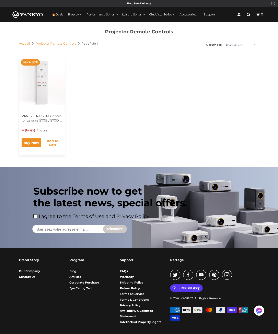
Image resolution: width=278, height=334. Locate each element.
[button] (259, 311)
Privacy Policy (130, 305)
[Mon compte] (239, 14)
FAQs (124, 271)
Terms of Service (132, 294)
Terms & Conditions (134, 299)
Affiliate (75, 277)
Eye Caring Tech (81, 288)
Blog (72, 271)
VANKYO (187, 298)
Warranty (127, 277)
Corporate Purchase (84, 282)
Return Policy (130, 288)
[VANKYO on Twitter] (176, 275)
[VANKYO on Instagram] (228, 275)
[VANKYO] (27, 14)
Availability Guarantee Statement (136, 313)
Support (127, 260)
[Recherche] (249, 14)
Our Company (29, 271)
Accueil (25, 43)
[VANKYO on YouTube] (202, 275)
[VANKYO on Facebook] (189, 275)
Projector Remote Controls (56, 43)
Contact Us (27, 277)
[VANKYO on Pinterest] (215, 275)
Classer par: (214, 44)
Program (76, 260)
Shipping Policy (131, 282)
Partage (177, 260)
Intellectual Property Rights (140, 322)
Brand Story (29, 260)
